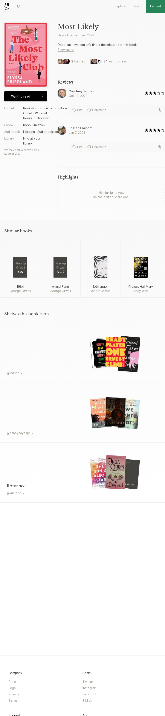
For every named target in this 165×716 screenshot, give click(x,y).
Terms (13, 700)
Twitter (87, 681)
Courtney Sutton (81, 91)
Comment (99, 110)
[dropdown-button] (42, 96)
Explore (120, 6)
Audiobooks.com (49, 132)
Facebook (89, 694)
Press (13, 681)
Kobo (27, 125)
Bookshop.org (33, 108)
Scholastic (42, 118)
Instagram (89, 688)
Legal (12, 688)
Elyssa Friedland (69, 35)
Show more (66, 49)
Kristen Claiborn (80, 128)
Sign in (137, 6)
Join (152, 6)
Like (80, 110)
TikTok (87, 700)
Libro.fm (29, 132)
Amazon (51, 108)
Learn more (11, 153)
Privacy (14, 694)
